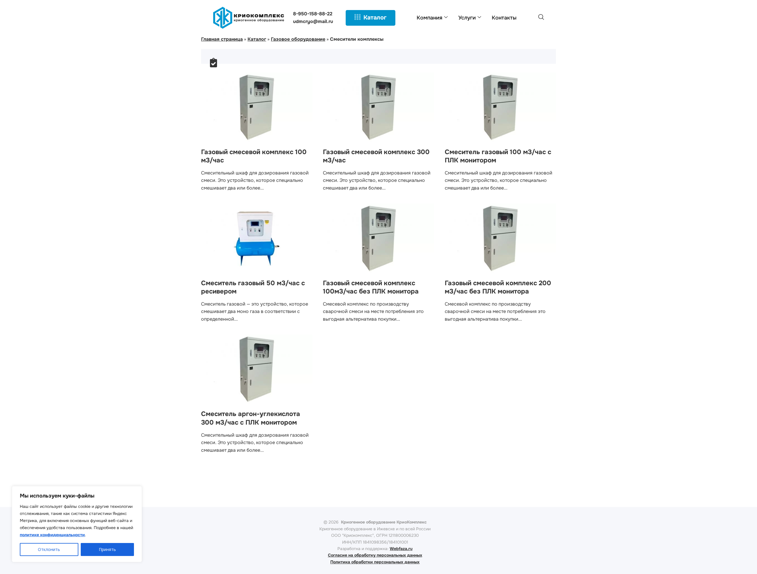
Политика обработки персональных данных (375, 562)
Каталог (374, 17)
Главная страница (222, 39)
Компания (429, 17)
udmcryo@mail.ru (313, 21)
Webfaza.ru (401, 548)
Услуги (467, 17)
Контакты (504, 17)
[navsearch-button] (541, 18)
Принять (107, 549)
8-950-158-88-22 (312, 14)
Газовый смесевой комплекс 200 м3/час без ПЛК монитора (498, 287)
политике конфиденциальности (52, 534)
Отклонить (49, 549)
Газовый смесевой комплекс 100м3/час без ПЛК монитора (371, 287)
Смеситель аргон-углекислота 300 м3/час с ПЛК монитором (250, 418)
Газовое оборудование (298, 39)
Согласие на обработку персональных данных (375, 555)
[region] (77, 524)
